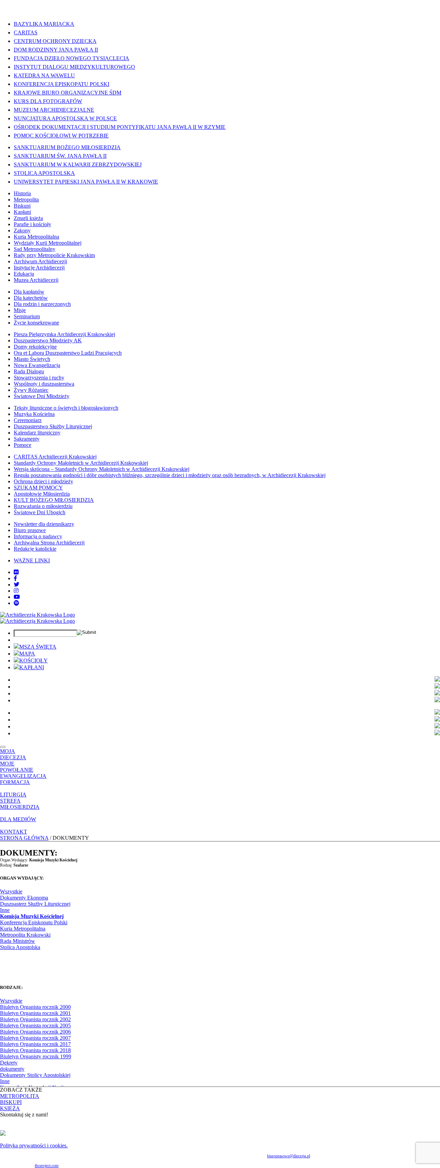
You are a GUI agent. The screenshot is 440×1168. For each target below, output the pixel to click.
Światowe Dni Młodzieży (41, 396)
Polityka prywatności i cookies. (34, 1145)
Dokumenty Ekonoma (24, 898)
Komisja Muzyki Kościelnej (32, 916)
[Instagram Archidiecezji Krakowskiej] (16, 591)
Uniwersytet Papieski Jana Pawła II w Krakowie (86, 182)
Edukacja (24, 274)
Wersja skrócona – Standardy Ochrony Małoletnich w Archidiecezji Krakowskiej (101, 469)
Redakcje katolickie (35, 549)
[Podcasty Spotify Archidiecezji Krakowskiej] (16, 603)
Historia (22, 193)
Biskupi (22, 206)
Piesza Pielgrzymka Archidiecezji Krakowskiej (64, 334)
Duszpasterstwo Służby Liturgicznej (53, 426)
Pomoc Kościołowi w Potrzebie (61, 136)
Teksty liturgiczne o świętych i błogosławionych (66, 408)
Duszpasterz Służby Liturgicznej (35, 904)
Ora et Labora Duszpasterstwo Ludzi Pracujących (68, 353)
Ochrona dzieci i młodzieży (43, 481)
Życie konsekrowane (36, 323)
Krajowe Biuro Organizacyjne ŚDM (67, 93)
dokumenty (12, 1069)
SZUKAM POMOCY (38, 488)
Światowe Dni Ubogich (39, 512)
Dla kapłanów (29, 292)
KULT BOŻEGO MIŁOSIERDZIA (54, 500)
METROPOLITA (19, 1096)
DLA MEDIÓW (18, 819)
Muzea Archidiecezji (36, 280)
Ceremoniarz (28, 420)
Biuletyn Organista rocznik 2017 (35, 1044)
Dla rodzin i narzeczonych (42, 304)
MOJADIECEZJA (13, 754)
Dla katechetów (31, 298)
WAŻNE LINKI (32, 560)
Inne (5, 910)
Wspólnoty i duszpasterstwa (44, 384)
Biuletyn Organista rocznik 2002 (35, 1019)
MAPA (27, 654)
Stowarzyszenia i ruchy (39, 378)
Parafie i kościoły (32, 224)
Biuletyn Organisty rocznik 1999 (35, 1056)
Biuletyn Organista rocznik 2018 (35, 1050)
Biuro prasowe (30, 530)
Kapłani (22, 212)
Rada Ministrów (17, 941)
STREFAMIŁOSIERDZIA (20, 804)
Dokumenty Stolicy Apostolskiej (35, 1075)
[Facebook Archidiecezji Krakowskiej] (15, 578)
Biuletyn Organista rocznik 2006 (35, 1032)
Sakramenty (27, 439)
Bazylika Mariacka (44, 24)
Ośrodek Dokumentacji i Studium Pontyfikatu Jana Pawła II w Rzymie (120, 127)
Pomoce (22, 445)
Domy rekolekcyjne (35, 347)
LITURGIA (13, 794)
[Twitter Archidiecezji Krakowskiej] (16, 584)
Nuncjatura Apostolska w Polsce (65, 118)
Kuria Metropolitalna (36, 237)
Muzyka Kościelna (34, 414)
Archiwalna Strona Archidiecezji (49, 543)
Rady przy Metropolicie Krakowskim (54, 255)
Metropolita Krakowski (25, 935)
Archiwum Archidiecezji (40, 261)
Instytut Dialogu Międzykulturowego (74, 67)
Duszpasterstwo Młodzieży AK (48, 340)
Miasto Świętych (32, 359)
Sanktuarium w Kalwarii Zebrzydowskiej (78, 164)
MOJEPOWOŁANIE (16, 767)
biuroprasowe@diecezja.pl (288, 1156)
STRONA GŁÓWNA (24, 838)
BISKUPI (11, 1102)
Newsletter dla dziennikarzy (44, 524)
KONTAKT (13, 832)
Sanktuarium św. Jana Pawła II (60, 156)
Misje (20, 310)
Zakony (22, 230)
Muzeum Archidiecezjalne (54, 110)
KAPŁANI (31, 667)
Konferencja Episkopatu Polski (61, 84)
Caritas (25, 32)
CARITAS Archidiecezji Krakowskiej (55, 457)
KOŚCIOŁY (33, 660)
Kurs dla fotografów (48, 101)
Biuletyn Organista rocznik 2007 (35, 1038)
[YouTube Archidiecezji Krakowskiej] (17, 597)
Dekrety (9, 1063)
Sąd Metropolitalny (34, 249)
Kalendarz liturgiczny (37, 433)
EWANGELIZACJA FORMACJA (23, 779)
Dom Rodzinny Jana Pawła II (56, 50)
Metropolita (26, 199)
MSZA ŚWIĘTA (37, 647)
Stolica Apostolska (44, 173)
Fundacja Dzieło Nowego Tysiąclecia (71, 58)
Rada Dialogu (29, 371)
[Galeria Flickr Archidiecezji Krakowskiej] (16, 572)
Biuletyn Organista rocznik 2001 (35, 1013)
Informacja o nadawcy (38, 536)
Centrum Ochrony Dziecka (55, 41)
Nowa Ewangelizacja (37, 365)
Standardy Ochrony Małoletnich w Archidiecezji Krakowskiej (81, 463)
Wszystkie (11, 891)
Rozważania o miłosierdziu (43, 506)
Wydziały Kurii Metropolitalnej (47, 243)
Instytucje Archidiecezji (39, 268)
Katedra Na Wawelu (44, 75)
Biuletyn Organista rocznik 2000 (35, 1007)
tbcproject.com (46, 1165)
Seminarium (27, 316)
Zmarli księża (28, 218)
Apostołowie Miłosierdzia (42, 494)
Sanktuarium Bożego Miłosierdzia (67, 147)
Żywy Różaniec (31, 390)
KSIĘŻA (10, 1108)
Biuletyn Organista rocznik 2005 (35, 1025)
